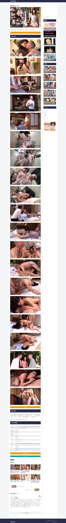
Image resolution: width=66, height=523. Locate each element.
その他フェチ (26, 448)
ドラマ (23, 448)
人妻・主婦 (20, 448)
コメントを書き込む (25, 512)
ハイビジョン (31, 448)
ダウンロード (25, 32)
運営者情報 (48, 520)
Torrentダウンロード (26, 456)
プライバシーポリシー (53, 520)
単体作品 (16, 448)
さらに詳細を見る (25, 453)
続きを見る (25, 407)
